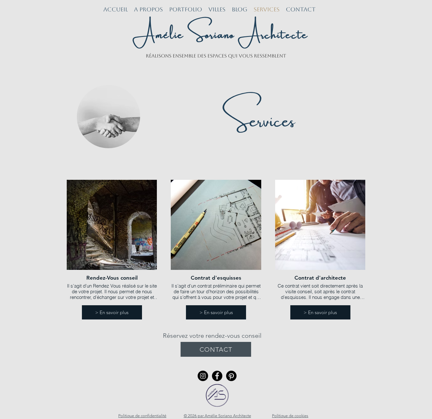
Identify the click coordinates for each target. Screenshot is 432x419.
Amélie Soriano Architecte (220, 32)
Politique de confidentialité (142, 415)
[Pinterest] (231, 376)
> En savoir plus (111, 312)
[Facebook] (217, 376)
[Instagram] (203, 376)
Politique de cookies (290, 415)
